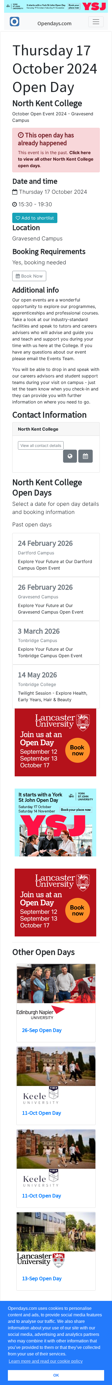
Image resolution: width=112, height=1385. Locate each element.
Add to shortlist (37, 218)
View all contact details (40, 445)
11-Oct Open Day (41, 1112)
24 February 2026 (45, 543)
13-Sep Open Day (41, 1278)
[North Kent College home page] (70, 456)
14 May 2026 (37, 674)
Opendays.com (54, 23)
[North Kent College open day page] (85, 456)
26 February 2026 (45, 587)
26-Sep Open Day (41, 1030)
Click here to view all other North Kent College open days (56, 159)
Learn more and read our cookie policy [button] (46, 1361)
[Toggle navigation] (96, 21)
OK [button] (56, 1375)
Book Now (31, 276)
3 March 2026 (39, 631)
